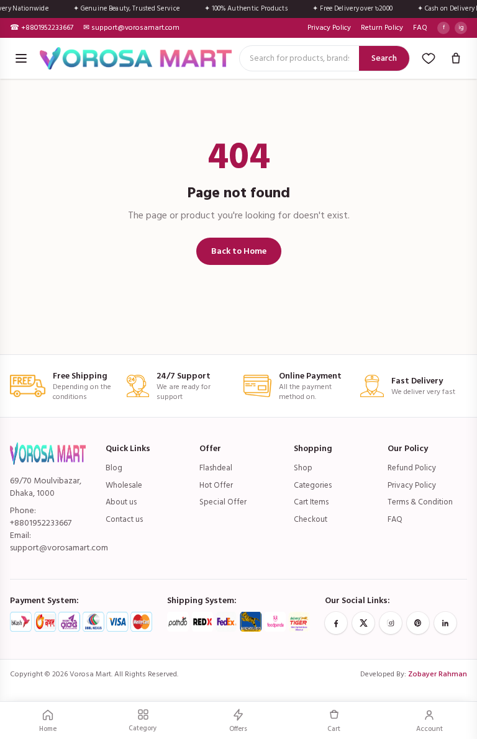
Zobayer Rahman (437, 674)
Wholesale (124, 485)
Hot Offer (216, 485)
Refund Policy (412, 468)
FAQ (420, 28)
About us (121, 502)
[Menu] (21, 58)
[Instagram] (390, 623)
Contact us (124, 519)
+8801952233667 (40, 523)
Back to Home (238, 251)
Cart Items (311, 502)
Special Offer (223, 502)
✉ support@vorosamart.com (131, 28)
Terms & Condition (420, 502)
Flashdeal (215, 468)
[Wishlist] (428, 58)
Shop (303, 468)
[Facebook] (336, 623)
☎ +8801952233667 (41, 28)
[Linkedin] (445, 623)
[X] (363, 623)
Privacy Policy (329, 28)
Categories (313, 485)
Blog (114, 468)
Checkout (310, 519)
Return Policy (382, 28)
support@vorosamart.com (59, 547)
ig (461, 27)
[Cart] (456, 58)
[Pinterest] (418, 623)
